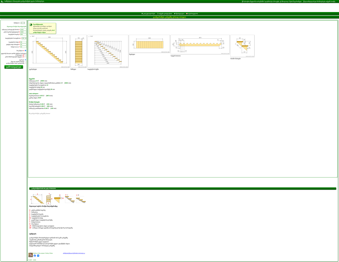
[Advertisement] (54, 7)
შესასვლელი (180, 13)
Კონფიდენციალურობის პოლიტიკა (74, 253)
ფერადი (21, 60)
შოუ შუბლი (20, 50)
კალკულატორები (149, 13)
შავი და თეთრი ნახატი (17, 61)
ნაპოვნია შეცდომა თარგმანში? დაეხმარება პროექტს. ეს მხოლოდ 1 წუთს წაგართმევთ (272, 1)
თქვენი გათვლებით (165, 13)
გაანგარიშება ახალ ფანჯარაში (15, 63)
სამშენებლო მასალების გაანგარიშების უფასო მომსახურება (24, 1)
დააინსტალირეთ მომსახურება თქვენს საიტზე (320, 1)
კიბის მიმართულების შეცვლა (14, 57)
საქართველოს (193, 13)
